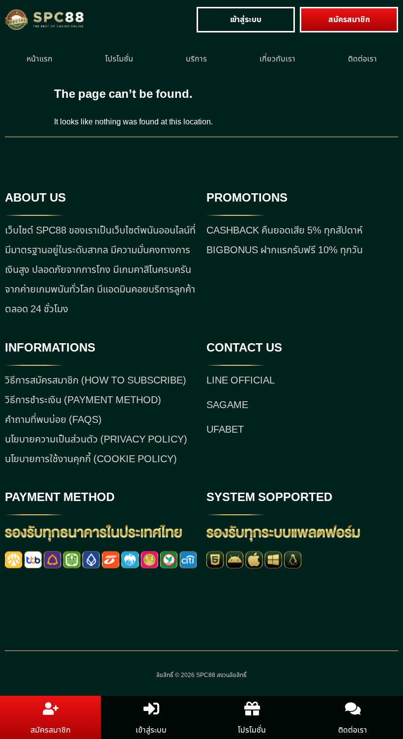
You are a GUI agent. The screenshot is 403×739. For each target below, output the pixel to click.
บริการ (196, 59)
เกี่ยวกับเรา (277, 59)
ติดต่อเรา (362, 59)
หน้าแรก (40, 59)
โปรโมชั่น (119, 59)
